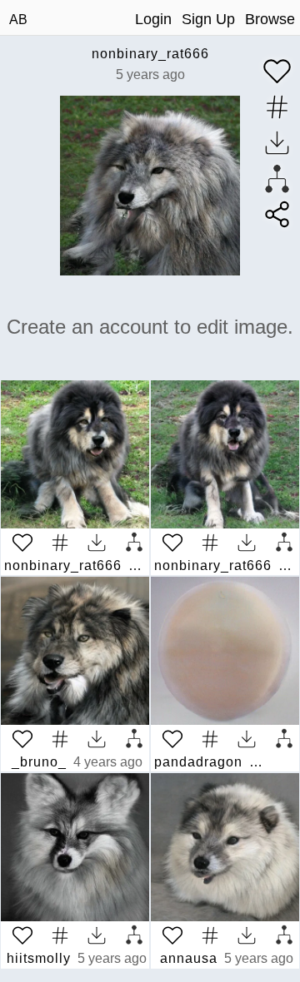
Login (153, 19)
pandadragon (198, 762)
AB (18, 19)
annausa (189, 958)
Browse (270, 19)
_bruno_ (39, 762)
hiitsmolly (39, 958)
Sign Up (208, 19)
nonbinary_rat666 (150, 54)
